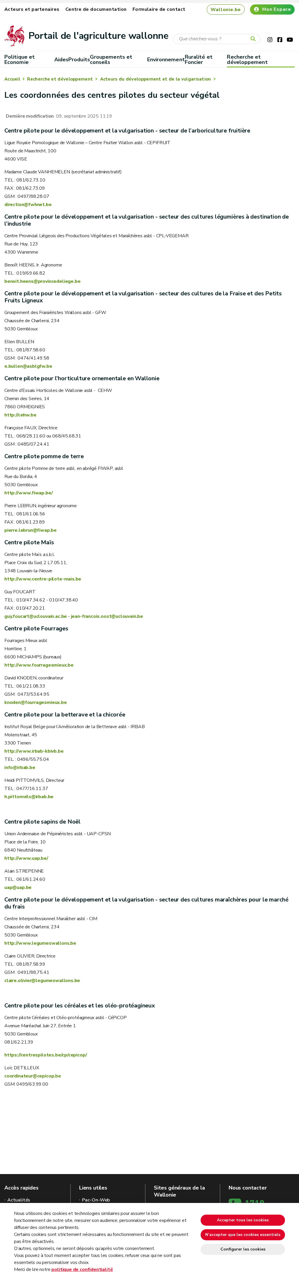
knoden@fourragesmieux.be (35, 702)
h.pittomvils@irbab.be (28, 797)
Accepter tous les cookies (243, 1220)
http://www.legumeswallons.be (40, 943)
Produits (79, 59)
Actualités (18, 1200)
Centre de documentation (96, 9)
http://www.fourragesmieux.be (39, 665)
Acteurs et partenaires (32, 9)
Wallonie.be (226, 9)
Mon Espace (276, 9)
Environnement (166, 59)
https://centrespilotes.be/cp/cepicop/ (45, 1055)
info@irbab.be (19, 767)
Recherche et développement (247, 59)
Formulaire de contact (159, 9)
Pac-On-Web (96, 1200)
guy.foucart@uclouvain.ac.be (35, 616)
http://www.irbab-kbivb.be (34, 751)
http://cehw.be (20, 415)
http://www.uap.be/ (26, 858)
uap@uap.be (18, 887)
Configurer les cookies (242, 1249)
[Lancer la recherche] (254, 39)
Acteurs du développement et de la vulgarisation (155, 79)
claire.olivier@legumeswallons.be (42, 980)
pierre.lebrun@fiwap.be (30, 530)
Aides (61, 59)
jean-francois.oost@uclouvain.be (107, 616)
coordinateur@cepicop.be (32, 1076)
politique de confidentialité (82, 1269)
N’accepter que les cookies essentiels (242, 1234)
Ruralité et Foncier (199, 59)
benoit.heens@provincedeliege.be (42, 281)
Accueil (12, 79)
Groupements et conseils (111, 59)
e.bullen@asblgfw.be (28, 366)
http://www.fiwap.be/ (28, 493)
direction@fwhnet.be (28, 204)
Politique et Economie (19, 59)
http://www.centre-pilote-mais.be (42, 579)
